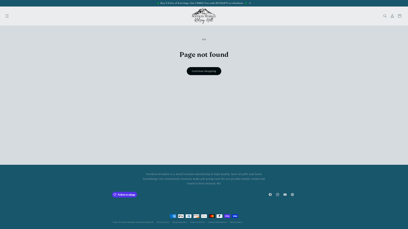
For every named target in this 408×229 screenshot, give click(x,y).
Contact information (217, 222)
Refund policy (236, 222)
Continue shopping (204, 71)
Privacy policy (163, 222)
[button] (7, 16)
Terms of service (197, 222)
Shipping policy (180, 222)
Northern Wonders (127, 222)
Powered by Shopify (144, 222)
